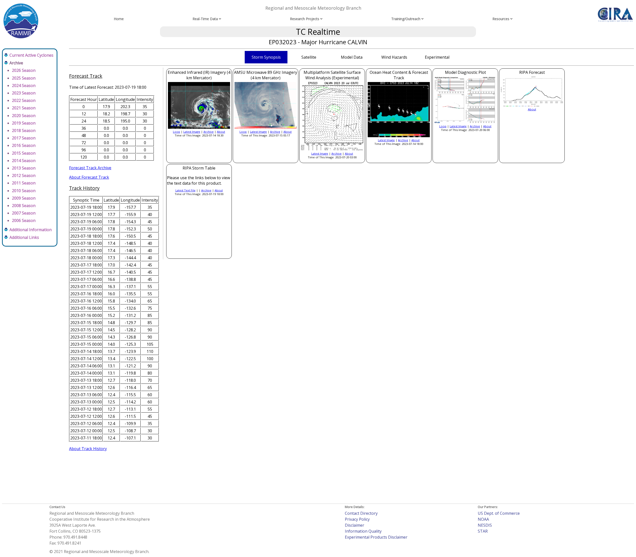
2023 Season (24, 93)
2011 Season (24, 183)
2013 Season (24, 168)
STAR (483, 531)
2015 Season (24, 153)
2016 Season (24, 145)
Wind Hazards (394, 57)
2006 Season (24, 220)
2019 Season (24, 123)
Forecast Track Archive (90, 168)
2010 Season (24, 190)
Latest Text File (185, 190)
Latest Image (191, 131)
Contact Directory (361, 513)
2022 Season (24, 100)
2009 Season (24, 198)
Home (119, 18)
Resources (500, 18)
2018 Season (24, 130)
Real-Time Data (205, 18)
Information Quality (363, 531)
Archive (208, 131)
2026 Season (24, 70)
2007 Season (24, 213)
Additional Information (30, 229)
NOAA (483, 519)
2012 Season (24, 175)
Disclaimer (354, 525)
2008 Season (24, 205)
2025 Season (24, 78)
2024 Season (24, 85)
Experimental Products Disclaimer (376, 537)
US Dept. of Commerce (499, 513)
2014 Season (24, 160)
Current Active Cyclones (31, 55)
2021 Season (24, 108)
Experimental (437, 57)
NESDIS (485, 525)
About (221, 131)
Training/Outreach (405, 18)
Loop (176, 131)
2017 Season (24, 138)
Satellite (308, 57)
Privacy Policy (357, 519)
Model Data (351, 57)
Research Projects (304, 18)
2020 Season (24, 115)
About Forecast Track (89, 177)
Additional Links (24, 237)
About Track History (88, 448)
